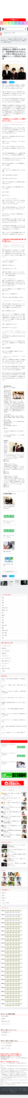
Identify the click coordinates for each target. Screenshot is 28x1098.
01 (4, 899)
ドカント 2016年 (5, 892)
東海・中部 (4, 614)
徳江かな (4, 881)
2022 (2, 916)
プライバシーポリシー (6, 1013)
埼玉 (3, 606)
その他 (3, 660)
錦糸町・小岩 (5, 599)
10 (12, 913)
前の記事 (11, 570)
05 (15, 899)
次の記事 (17, 570)
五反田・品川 (5, 596)
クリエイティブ (5, 652)
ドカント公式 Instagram (6, 1034)
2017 (2, 936)
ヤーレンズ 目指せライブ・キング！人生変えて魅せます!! (13, 721)
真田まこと (4, 887)
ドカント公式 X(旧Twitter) (7, 1032)
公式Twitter (6, 450)
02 (7, 899)
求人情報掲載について (6, 1021)
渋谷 (3, 589)
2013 (2, 952)
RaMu (3, 884)
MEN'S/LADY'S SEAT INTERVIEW (13, 50)
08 (7, 913)
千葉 (3, 609)
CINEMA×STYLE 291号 (9, 23)
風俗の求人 (4, 637)
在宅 (3, 627)
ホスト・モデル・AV (6, 647)
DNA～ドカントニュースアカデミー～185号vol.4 (8, 510)
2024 (2, 908)
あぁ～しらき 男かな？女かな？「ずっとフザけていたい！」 (14, 686)
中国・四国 (4, 622)
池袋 (3, 591)
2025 (2, 903)
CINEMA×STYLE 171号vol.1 (17, 572)
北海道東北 (15, 12)
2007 (2, 976)
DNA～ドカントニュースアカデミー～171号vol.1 (10, 574)
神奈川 (3, 604)
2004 (2, 988)
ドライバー (4, 655)
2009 (2, 968)
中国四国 (19, 12)
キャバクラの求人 (6, 640)
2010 (2, 964)
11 (15, 913)
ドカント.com (22, 1078)
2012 (2, 956)
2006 (2, 980)
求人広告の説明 (5, 1005)
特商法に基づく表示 (6, 1010)
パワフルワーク (5, 645)
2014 (2, 948)
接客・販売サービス (6, 650)
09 (9, 913)
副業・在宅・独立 (6, 657)
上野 (3, 594)
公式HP (6, 417)
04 (13, 899)
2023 (2, 912)
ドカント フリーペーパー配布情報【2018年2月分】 (8, 539)
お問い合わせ (4, 1023)
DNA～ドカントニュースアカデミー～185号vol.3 (8, 525)
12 (18, 905)
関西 (12, 12)
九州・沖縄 (4, 624)
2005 (2, 984)
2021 (2, 920)
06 (18, 899)
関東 (5, 12)
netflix (3, 889)
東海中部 (8, 12)
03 (10, 899)
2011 (2, 960)
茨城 (3, 612)
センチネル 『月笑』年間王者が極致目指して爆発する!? (12, 697)
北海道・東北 (5, 619)
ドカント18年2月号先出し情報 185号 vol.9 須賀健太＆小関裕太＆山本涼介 (9, 495)
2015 (2, 944)
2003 (2, 993)
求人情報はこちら (14, 9)
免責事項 (3, 1007)
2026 (2, 899)
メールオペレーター (6, 635)
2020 (2, 924)
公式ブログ (6, 461)
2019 (2, 928)
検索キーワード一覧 (6, 1037)
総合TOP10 (11, 779)
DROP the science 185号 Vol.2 (8, 554)
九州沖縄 (23, 12)
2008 (2, 972)
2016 (2, 940)
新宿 (3, 586)
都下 (3, 602)
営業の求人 (4, 642)
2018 (2, 932)
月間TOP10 (4, 779)
